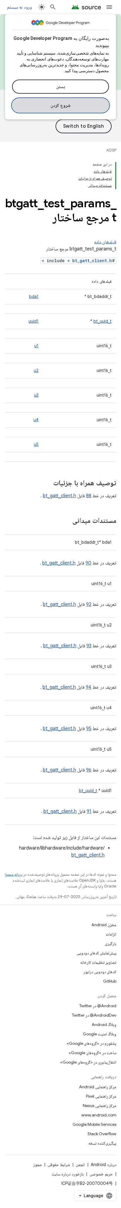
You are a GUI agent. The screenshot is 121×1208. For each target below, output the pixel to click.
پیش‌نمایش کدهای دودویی (96, 953)
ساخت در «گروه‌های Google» (92, 1052)
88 (88, 496)
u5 (36, 444)
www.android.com (98, 1115)
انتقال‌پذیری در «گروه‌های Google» (88, 1062)
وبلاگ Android (104, 1024)
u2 (36, 370)
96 (88, 770)
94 (88, 687)
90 (88, 563)
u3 (36, 395)
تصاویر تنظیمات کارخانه (98, 962)
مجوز (37, 1164)
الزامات (111, 934)
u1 (36, 345)
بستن (60, 87)
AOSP (111, 150)
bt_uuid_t (102, 321)
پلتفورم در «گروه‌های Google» (91, 1043)
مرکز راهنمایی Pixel (101, 1096)
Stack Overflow (102, 1133)
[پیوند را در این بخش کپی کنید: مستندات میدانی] (66, 521)
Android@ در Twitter (97, 1005)
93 (88, 646)
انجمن (80, 1164)
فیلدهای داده (105, 242)
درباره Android (103, 1164)
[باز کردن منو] (109, 7)
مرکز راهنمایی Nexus (99, 1105)
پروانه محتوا (13, 874)
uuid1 (33, 321)
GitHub (109, 981)
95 (88, 729)
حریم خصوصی (101, 1174)
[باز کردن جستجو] (52, 7)
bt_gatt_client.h (92, 260)
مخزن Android (103, 924)
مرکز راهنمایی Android (97, 1086)
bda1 (33, 296)
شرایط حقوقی (59, 1164)
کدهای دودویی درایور (99, 971)
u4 (35, 419)
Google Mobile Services (94, 1124)
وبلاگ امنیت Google (99, 1034)
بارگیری (110, 943)
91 (89, 811)
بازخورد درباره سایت (68, 1174)
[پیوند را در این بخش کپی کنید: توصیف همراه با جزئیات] (47, 483)
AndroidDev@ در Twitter (94, 1015)
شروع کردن (61, 105)
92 (88, 604)
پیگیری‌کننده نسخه (102, 1143)
